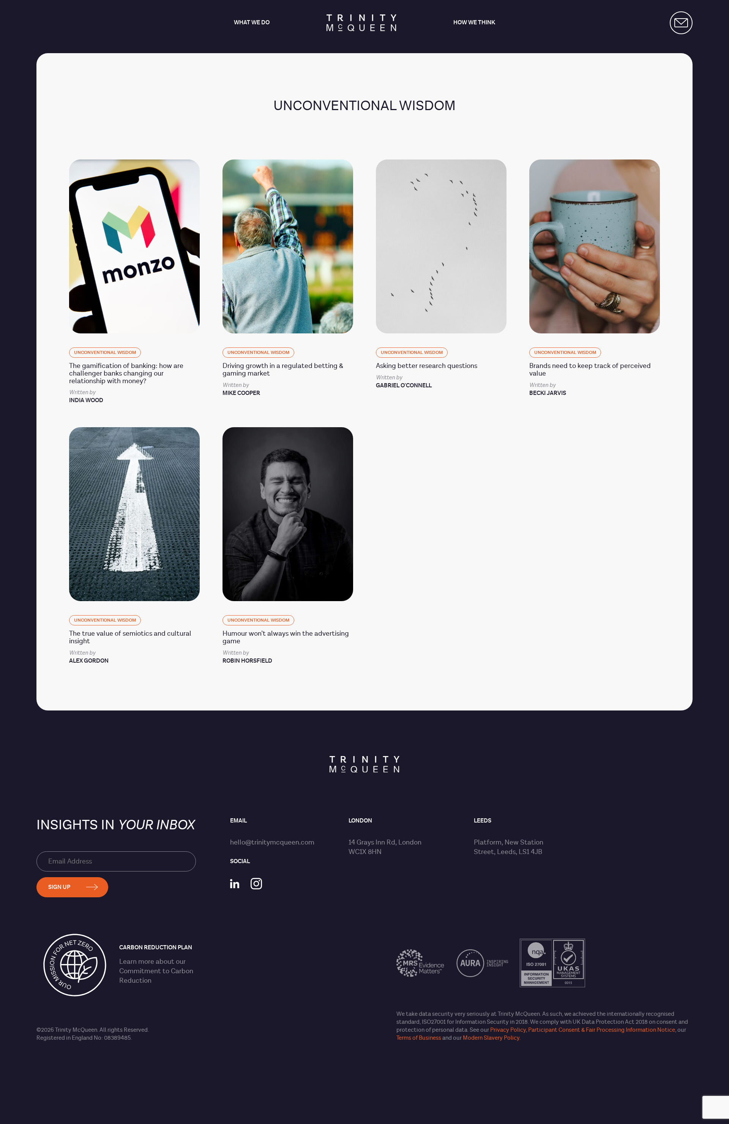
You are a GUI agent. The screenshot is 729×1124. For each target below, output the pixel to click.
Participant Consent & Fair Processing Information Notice (601, 1030)
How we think (474, 23)
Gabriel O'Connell (404, 385)
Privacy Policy (508, 1030)
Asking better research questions (426, 366)
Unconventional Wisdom (105, 352)
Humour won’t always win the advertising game (285, 637)
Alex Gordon (89, 661)
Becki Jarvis (547, 393)
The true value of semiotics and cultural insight (130, 637)
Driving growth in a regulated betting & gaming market (282, 369)
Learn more (136, 962)
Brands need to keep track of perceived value (590, 369)
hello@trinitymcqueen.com (272, 842)
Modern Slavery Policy (491, 1038)
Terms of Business (418, 1038)
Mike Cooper (241, 393)
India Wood (86, 400)
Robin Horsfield (247, 661)
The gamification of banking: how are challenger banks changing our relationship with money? (126, 373)
